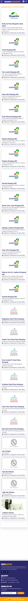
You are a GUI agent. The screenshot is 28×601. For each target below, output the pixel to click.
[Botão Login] (23, 1)
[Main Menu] (1, 1)
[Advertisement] (14, 544)
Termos (9, 598)
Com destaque (11, 582)
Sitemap (19, 598)
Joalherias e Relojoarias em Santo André (14, 33)
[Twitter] (6, 572)
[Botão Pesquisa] (26, 2)
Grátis (17, 582)
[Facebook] (2, 572)
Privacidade (13, 598)
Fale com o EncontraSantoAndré (10, 580)
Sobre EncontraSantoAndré (8, 578)
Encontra (12, 2)
